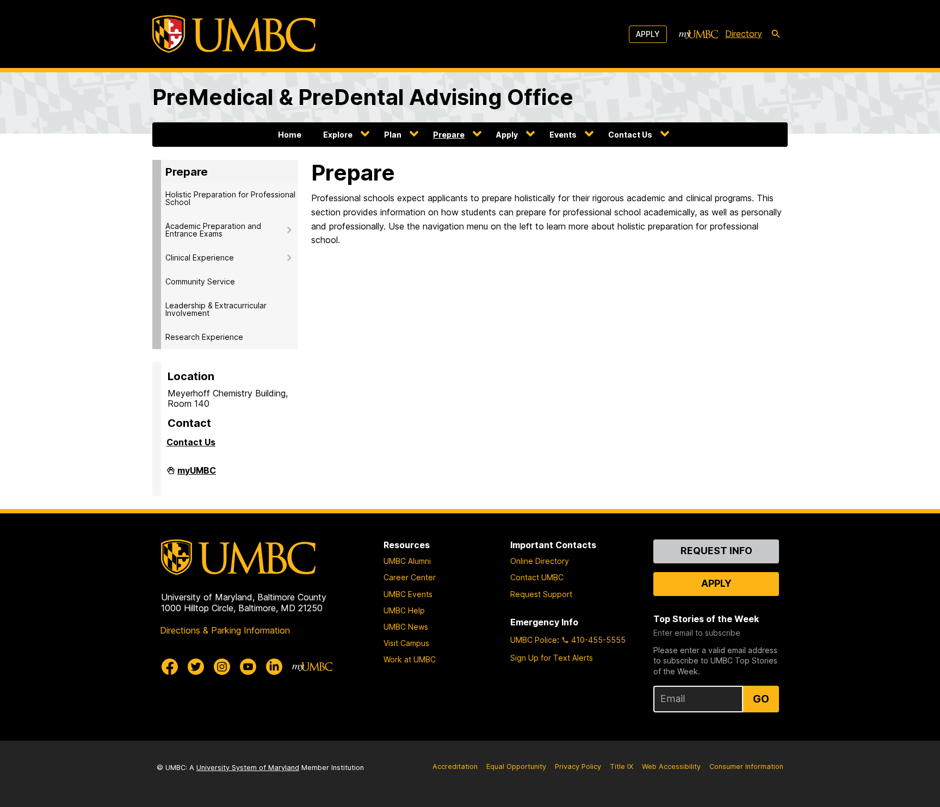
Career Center (410, 577)
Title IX (621, 766)
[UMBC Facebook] (170, 667)
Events (563, 134)
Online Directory (539, 561)
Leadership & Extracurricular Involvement (216, 309)
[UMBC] (234, 34)
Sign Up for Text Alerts (551, 657)
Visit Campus (406, 643)
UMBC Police (533, 639)
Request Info (716, 550)
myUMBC (196, 475)
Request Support (541, 594)
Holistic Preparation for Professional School (230, 198)
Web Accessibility (671, 766)
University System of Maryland (247, 767)
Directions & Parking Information (225, 630)
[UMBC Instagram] (222, 667)
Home (289, 134)
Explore (337, 134)
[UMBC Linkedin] (274, 667)
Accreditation (455, 766)
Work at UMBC (410, 659)
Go (761, 698)
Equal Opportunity (516, 766)
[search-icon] (776, 34)
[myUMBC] (698, 34)
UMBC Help (404, 610)
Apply (648, 34)
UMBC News (406, 626)
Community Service (200, 281)
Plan (392, 134)
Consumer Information (746, 766)
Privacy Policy (578, 766)
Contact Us (630, 134)
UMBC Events (408, 594)
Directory (743, 33)
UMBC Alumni (407, 561)
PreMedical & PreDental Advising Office (362, 97)
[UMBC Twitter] (196, 667)
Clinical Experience (199, 257)
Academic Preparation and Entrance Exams (213, 229)
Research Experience (204, 337)
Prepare (449, 134)
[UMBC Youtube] (248, 667)
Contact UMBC (537, 577)
